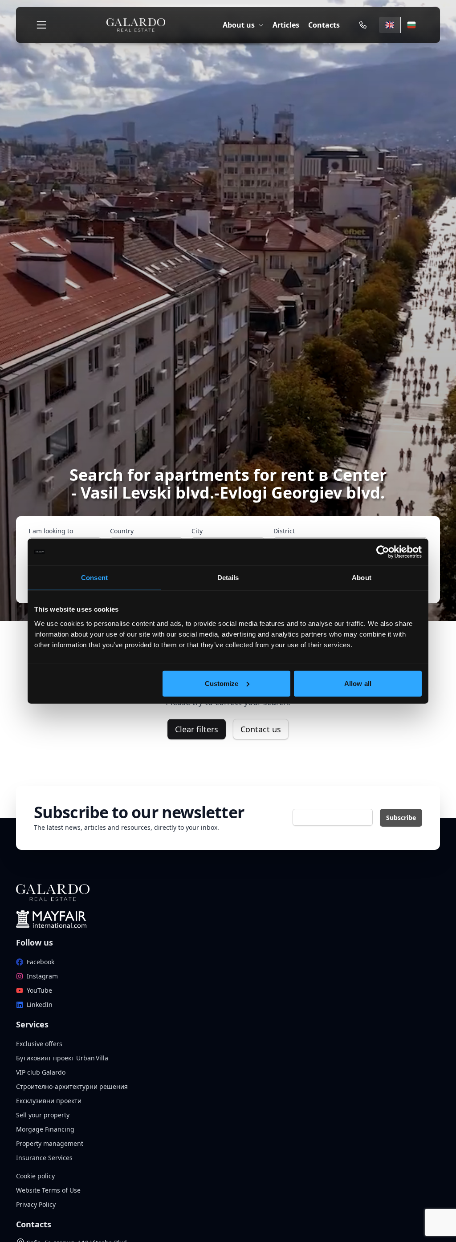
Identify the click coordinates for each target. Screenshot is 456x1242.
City (197, 531)
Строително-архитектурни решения (72, 1086)
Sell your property (42, 1115)
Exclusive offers (39, 1043)
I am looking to (50, 531)
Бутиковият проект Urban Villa (62, 1058)
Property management (49, 1143)
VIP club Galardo (40, 1072)
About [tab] (361, 577)
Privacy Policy (36, 1204)
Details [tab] (228, 577)
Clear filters (196, 729)
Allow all (357, 683)
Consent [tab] (94, 577)
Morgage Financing (45, 1129)
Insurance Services (44, 1157)
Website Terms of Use (48, 1190)
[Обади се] (363, 25)
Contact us (260, 729)
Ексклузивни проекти (48, 1100)
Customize (222, 683)
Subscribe (401, 817)
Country (122, 531)
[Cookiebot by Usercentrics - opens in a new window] (383, 552)
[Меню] (41, 25)
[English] (389, 25)
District (284, 531)
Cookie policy (35, 1176)
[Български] (411, 25)
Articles (286, 25)
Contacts (324, 25)
